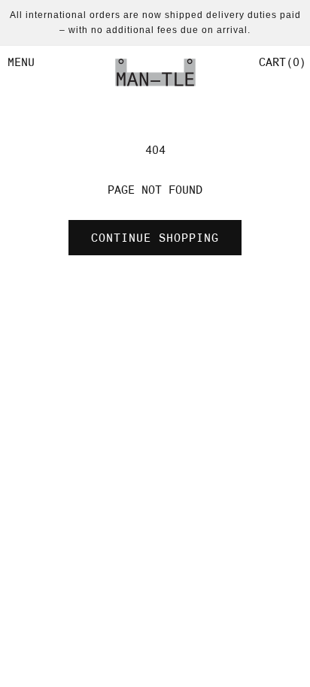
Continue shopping (155, 238)
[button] (280, 62)
